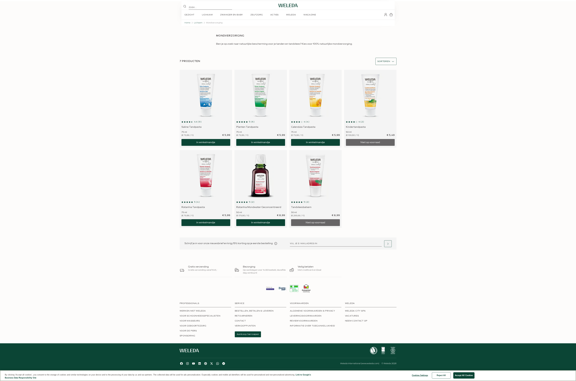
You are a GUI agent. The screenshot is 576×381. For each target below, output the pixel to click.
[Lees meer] (373, 350)
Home (187, 23)
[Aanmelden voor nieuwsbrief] (388, 243)
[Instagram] (187, 363)
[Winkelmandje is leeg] (391, 14)
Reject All (441, 375)
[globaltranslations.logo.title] (288, 5)
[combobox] (383, 61)
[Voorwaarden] (276, 243)
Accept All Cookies (464, 375)
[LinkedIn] (199, 363)
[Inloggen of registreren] (385, 14)
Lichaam (198, 23)
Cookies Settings (420, 375)
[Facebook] (181, 363)
